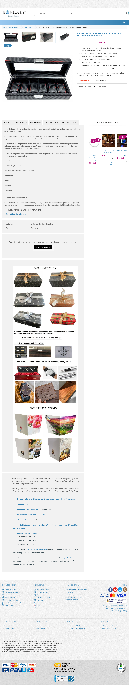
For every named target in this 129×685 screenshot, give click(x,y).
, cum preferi (27, 533)
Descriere (7, 123)
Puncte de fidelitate (11, 597)
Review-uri (35, 123)
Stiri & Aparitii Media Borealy (14, 603)
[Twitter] (120, 589)
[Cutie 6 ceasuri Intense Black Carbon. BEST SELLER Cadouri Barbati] (37, 78)
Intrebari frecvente (43, 597)
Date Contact (9, 605)
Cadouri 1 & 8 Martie (75, 626)
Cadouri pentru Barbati (109, 626)
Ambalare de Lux (51, 123)
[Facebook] (110, 589)
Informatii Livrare (10, 595)
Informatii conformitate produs (17, 214)
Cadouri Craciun (9, 626)
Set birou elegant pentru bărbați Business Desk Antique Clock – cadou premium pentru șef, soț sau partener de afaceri (108, 151)
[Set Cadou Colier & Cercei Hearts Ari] (94, 143)
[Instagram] (125, 589)
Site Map (40, 600)
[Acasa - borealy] (14, 13)
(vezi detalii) (71, 499)
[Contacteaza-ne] (124, 22)
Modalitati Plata (10, 590)
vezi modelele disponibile (46, 515)
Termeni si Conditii (43, 590)
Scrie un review (43, 247)
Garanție (26, 520)
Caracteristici (21, 123)
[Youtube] (115, 589)
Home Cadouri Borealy (11, 27)
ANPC (39, 605)
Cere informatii (101, 87)
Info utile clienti (9, 585)
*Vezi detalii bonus (119, 69)
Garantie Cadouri (43, 595)
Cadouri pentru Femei (108, 628)
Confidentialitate (43, 592)
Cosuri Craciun (9, 628)
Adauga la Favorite (85, 87)
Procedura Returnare (12, 592)
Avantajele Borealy (70, 123)
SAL (35, 608)
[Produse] (4, 23)
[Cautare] (71, 14)
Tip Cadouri (29, 27)
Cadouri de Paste (42, 626)
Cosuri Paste (40, 628)
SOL (38, 603)
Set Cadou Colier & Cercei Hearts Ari (94, 156)
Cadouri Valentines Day (76, 628)
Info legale (39, 585)
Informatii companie (11, 600)
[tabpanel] (37, 78)
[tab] (7, 122)
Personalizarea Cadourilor (27, 509)
